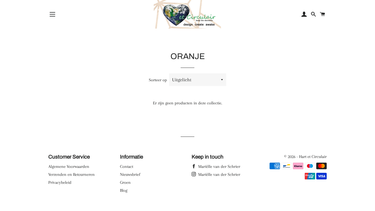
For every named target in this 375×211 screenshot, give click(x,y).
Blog (123, 190)
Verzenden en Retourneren (71, 174)
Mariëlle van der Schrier (218, 166)
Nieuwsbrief (130, 174)
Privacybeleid (59, 182)
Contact (126, 166)
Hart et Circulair (313, 156)
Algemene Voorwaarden (68, 166)
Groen (125, 182)
